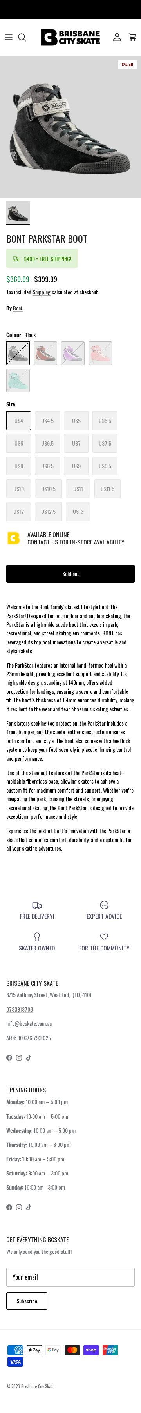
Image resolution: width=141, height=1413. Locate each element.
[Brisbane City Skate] (70, 37)
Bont (18, 308)
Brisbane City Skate (37, 1386)
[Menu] (8, 37)
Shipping (42, 292)
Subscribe (26, 1301)
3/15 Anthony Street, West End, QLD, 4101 (49, 994)
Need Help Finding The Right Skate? (70, 11)
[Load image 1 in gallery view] (70, 127)
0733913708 (19, 1009)
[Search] (25, 37)
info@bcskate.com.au (29, 1023)
